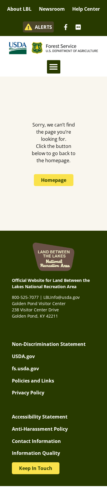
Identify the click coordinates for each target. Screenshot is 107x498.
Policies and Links (33, 380)
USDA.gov (23, 356)
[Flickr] (78, 27)
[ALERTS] (28, 27)
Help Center (86, 9)
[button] (53, 67)
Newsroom (52, 9)
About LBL (19, 9)
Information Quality (36, 453)
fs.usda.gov (25, 368)
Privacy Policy (28, 392)
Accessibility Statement (39, 416)
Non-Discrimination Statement (49, 344)
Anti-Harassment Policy (40, 429)
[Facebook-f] (66, 27)
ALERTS (43, 27)
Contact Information (36, 441)
